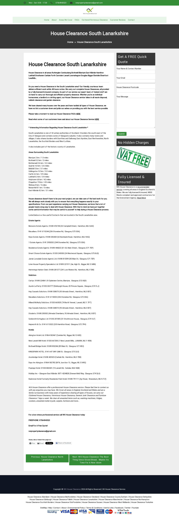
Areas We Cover (65, 20)
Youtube (135, 508)
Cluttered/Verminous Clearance (95, 20)
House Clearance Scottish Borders (40, 502)
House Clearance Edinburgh (41, 499)
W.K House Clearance (72, 489)
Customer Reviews (118, 20)
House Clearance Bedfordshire (63, 497)
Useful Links (109, 508)
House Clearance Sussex (92, 502)
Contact (131, 20)
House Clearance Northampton (136, 499)
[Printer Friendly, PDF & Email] (35, 437)
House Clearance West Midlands (117, 502)
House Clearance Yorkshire (142, 502)
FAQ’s (77, 20)
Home (46, 20)
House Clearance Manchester (111, 499)
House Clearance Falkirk (62, 499)
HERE (78, 114)
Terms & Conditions (94, 508)
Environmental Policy (76, 508)
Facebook (119, 508)
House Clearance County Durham (114, 497)
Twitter (127, 508)
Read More (141, 198)
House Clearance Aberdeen (39, 497)
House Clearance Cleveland (88, 497)
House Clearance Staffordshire (68, 502)
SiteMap (43, 508)
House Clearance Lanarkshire (85, 499)
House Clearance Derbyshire (140, 497)
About (54, 20)
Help (50, 508)
